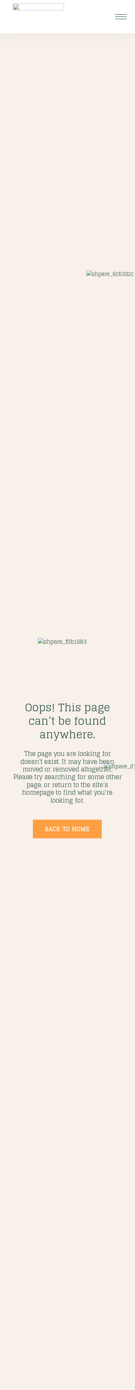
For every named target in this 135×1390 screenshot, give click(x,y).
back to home (67, 829)
